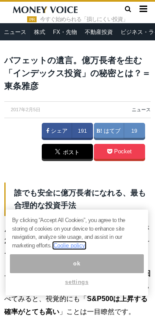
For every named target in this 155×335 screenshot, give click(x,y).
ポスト (70, 153)
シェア (58, 131)
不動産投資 (99, 32)
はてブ (111, 131)
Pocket (122, 152)
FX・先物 (65, 32)
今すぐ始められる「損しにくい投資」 (84, 19)
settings (76, 282)
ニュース (15, 32)
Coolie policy (69, 245)
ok (76, 263)
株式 (39, 32)
